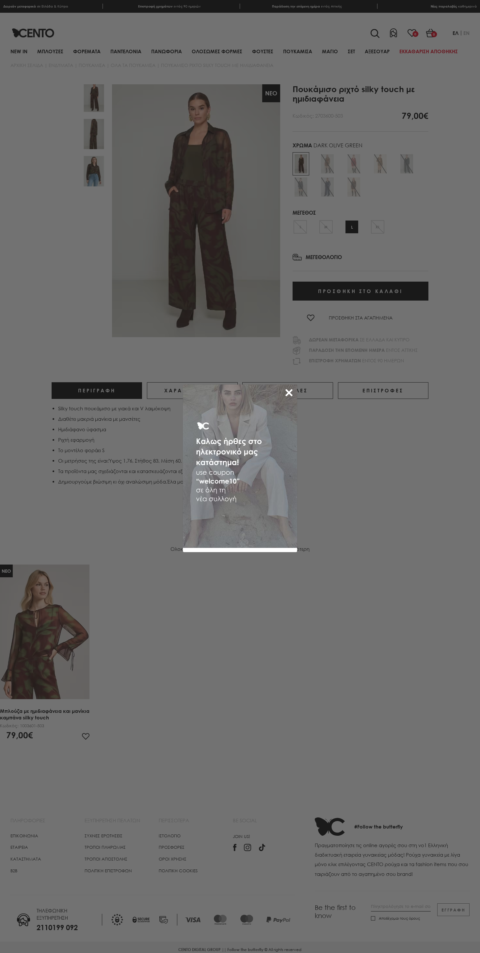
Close (290, 391)
